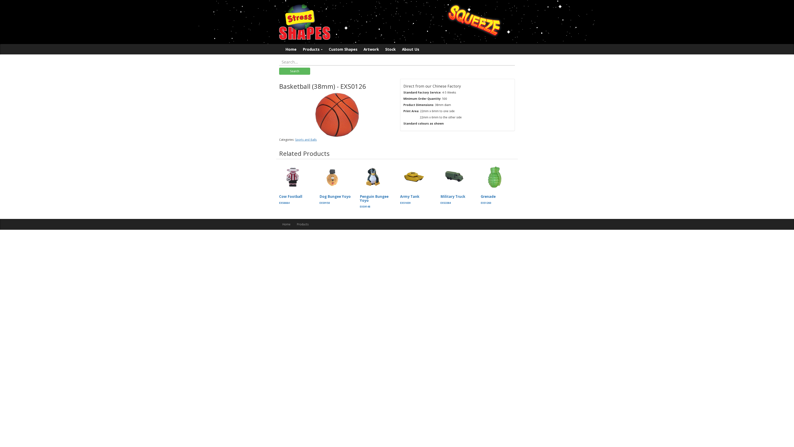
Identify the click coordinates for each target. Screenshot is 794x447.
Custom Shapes (343, 49)
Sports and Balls (306, 140)
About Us (410, 49)
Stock (390, 49)
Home (291, 49)
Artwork (371, 49)
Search (294, 71)
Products (311, 49)
